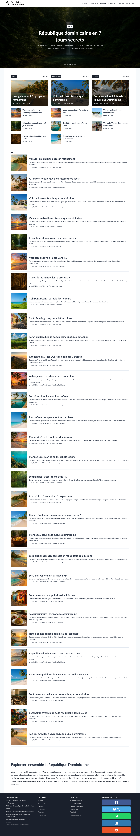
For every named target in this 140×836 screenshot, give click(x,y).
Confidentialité (75, 803)
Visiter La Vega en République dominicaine (115, 124)
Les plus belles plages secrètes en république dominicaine (60, 555)
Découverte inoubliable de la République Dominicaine (109, 98)
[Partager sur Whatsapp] (116, 816)
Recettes (121, 3)
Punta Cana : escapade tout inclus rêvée (74, 137)
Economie (111, 3)
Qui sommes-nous (76, 806)
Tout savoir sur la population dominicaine (52, 595)
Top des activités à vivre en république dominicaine (57, 733)
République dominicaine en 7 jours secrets (34, 124)
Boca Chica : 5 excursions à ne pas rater (50, 496)
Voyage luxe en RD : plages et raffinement (29, 98)
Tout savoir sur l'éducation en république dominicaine (59, 694)
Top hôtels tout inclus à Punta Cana (75, 124)
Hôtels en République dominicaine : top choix (54, 633)
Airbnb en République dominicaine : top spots (54, 178)
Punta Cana (93, 3)
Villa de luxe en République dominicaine (68, 98)
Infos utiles (130, 3)
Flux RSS (73, 812)
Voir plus (45, 76)
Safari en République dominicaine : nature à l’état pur (58, 336)
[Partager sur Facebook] (116, 802)
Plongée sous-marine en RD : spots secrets (52, 456)
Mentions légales (76, 800)
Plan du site (74, 809)
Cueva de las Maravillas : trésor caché (35, 137)
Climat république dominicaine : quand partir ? (55, 514)
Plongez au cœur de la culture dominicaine (52, 534)
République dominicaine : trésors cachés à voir (54, 653)
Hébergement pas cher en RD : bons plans (52, 376)
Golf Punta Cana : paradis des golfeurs (50, 298)
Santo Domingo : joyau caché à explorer (51, 318)
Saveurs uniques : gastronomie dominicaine (53, 613)
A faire (84, 3)
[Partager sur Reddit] (116, 830)
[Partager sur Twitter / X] (116, 809)
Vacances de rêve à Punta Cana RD (70, 36)
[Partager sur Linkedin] (116, 823)
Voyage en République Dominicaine (112, 111)
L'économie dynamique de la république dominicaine (58, 712)
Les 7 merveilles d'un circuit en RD (48, 575)
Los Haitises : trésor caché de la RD (48, 476)
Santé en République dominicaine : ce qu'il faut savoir (58, 674)
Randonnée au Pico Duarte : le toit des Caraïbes (55, 356)
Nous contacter (75, 815)
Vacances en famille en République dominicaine (32, 111)
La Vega (103, 3)
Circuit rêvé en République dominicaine (51, 437)
